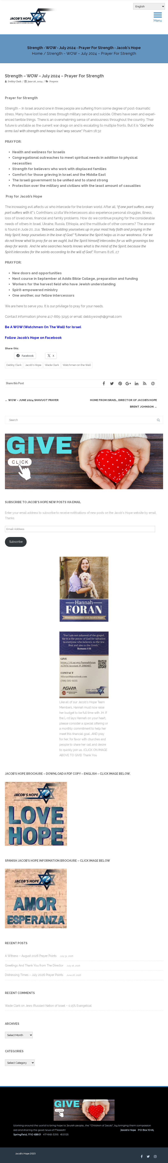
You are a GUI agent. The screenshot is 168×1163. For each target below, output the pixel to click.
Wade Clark (52, 365)
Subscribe (16, 541)
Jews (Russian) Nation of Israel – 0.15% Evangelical (58, 1005)
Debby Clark (14, 365)
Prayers (53, 81)
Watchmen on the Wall (77, 365)
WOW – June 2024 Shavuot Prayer (32, 400)
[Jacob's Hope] (35, 17)
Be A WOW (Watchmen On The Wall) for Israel (43, 327)
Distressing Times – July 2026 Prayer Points (34, 975)
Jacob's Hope (33, 365)
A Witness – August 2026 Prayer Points (31, 955)
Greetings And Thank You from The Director (34, 965)
